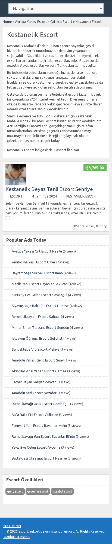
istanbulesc (11, 537)
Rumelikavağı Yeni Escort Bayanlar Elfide (43, 436)
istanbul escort (62, 491)
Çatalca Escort (61, 21)
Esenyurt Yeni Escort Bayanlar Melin (39, 425)
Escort (16, 196)
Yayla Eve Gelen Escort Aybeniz (36, 447)
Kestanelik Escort (82, 196)
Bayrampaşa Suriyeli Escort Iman (37, 273)
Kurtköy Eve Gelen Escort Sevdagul (39, 295)
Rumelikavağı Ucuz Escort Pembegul (40, 404)
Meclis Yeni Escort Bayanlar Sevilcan (40, 284)
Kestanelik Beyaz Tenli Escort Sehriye (49, 189)
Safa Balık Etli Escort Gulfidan (35, 415)
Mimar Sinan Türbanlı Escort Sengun (40, 327)
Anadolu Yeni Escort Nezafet (34, 393)
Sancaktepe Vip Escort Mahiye (36, 349)
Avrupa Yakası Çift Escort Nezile (37, 251)
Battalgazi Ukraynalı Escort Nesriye (39, 458)
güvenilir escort (37, 491)
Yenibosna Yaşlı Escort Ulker (33, 262)
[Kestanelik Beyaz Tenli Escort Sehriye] (15, 183)
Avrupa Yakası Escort (31, 21)
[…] (8, 218)
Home (7, 21)
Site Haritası (12, 526)
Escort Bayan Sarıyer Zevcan (34, 382)
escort (25, 537)
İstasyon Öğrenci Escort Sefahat (37, 338)
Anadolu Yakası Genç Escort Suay (38, 360)
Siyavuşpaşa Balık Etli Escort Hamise (40, 306)
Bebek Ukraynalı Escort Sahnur (36, 316)
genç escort (15, 491)
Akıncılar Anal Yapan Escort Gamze (39, 371)
